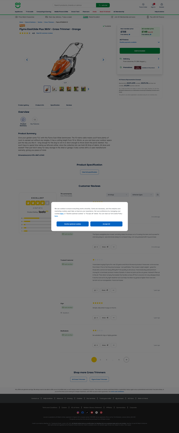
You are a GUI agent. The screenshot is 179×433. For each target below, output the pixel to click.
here (61, 213)
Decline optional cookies (72, 224)
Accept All (106, 224)
